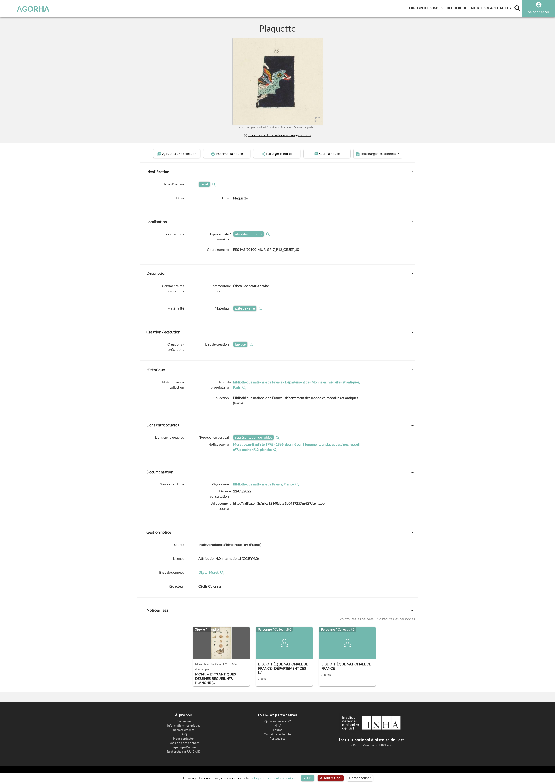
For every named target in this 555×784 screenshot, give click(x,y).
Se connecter (539, 12)
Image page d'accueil (183, 747)
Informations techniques (183, 725)
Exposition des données (183, 743)
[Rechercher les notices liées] (244, 387)
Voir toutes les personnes (396, 619)
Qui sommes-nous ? (277, 721)
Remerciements (183, 730)
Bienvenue (183, 721)
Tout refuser (332, 778)
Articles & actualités (491, 8)
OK (309, 778)
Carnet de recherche (277, 734)
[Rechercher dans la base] (222, 572)
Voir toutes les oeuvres (357, 619)
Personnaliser (360, 778)
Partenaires (277, 738)
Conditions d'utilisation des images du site (279, 135)
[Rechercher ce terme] (214, 184)
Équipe (277, 730)
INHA (277, 725)
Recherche (458, 8)
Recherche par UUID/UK (183, 751)
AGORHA (33, 8)
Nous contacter (183, 738)
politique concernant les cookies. (274, 778)
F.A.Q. (184, 734)
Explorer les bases (427, 8)
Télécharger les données (378, 153)
